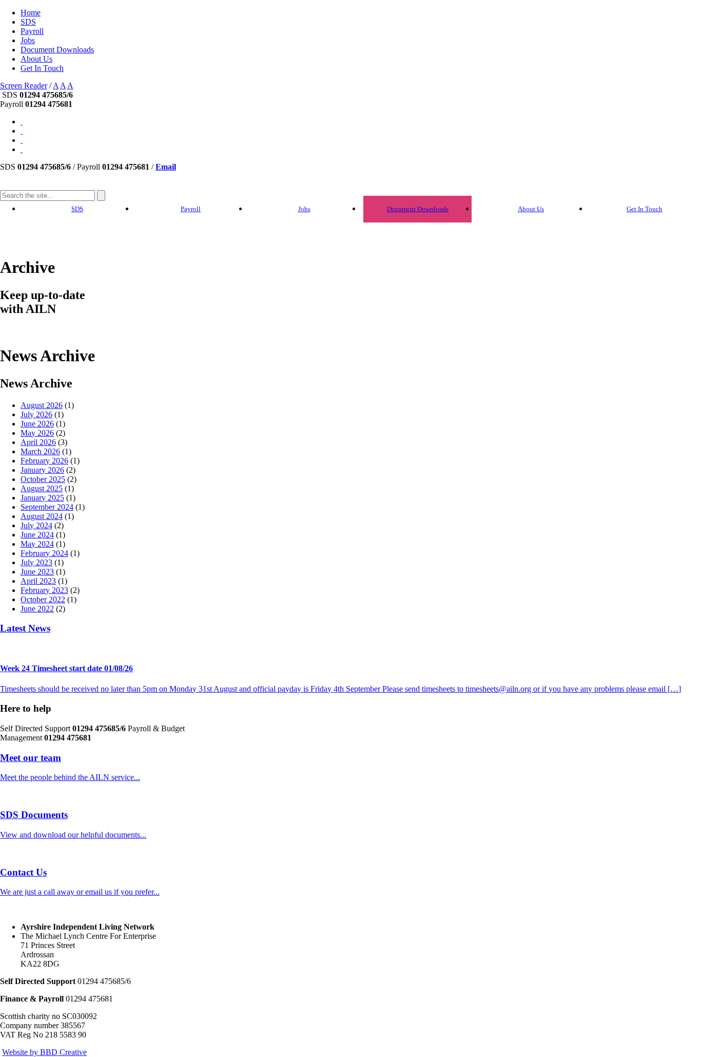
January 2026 (42, 470)
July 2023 (36, 562)
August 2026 (42, 405)
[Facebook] (22, 149)
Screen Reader (23, 85)
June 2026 (37, 423)
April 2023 (38, 581)
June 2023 (37, 571)
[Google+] (22, 130)
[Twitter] (22, 140)
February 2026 (44, 460)
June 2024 (37, 534)
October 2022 (43, 599)
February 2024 (44, 553)
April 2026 (38, 442)
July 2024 (36, 525)
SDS (28, 21)
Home (31, 12)
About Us (36, 58)
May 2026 (37, 433)
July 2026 (36, 414)
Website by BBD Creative (44, 1052)
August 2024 (42, 516)
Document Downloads (57, 49)
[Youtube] (22, 121)
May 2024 (37, 544)
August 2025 (42, 488)
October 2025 (43, 479)
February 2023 (44, 590)
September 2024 (47, 507)
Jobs (28, 40)
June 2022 (37, 608)
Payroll (32, 31)
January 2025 (42, 497)
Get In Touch (42, 68)
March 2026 (40, 451)
